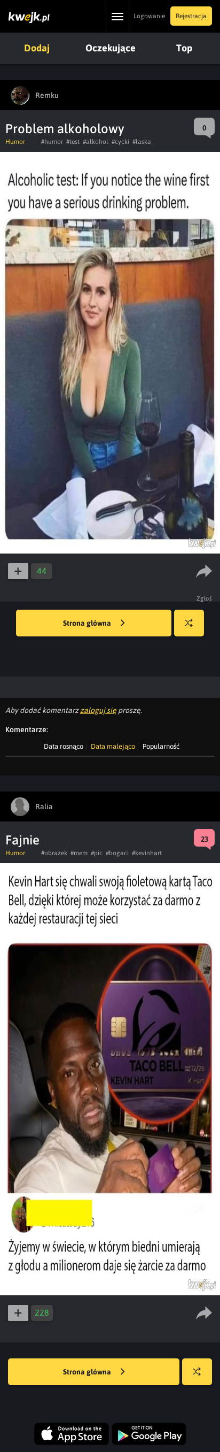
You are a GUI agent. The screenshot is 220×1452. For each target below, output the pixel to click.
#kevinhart (147, 853)
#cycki (120, 141)
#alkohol (95, 141)
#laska (141, 141)
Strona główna (88, 623)
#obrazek (54, 853)
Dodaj (37, 47)
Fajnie (22, 840)
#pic (97, 853)
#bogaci (117, 853)
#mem (79, 853)
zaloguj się (98, 710)
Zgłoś (205, 598)
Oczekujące (110, 47)
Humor (15, 141)
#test (73, 141)
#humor (52, 141)
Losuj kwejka (189, 623)
